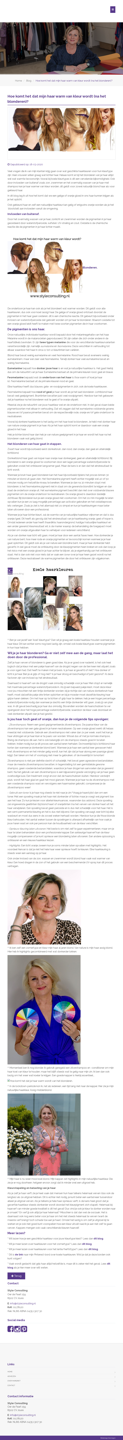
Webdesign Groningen (108, 1438)
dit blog (98, 1238)
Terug (17, 1275)
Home (18, 80)
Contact (11, 1385)
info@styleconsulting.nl (23, 1303)
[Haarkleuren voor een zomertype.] (45, 267)
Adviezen (12, 1376)
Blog (28, 80)
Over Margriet (14, 1381)
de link (19, 1254)
